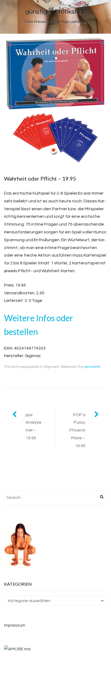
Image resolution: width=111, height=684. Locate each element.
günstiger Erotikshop (55, 11)
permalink (92, 367)
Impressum (14, 625)
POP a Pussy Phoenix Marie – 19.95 (77, 430)
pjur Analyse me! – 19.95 (33, 426)
